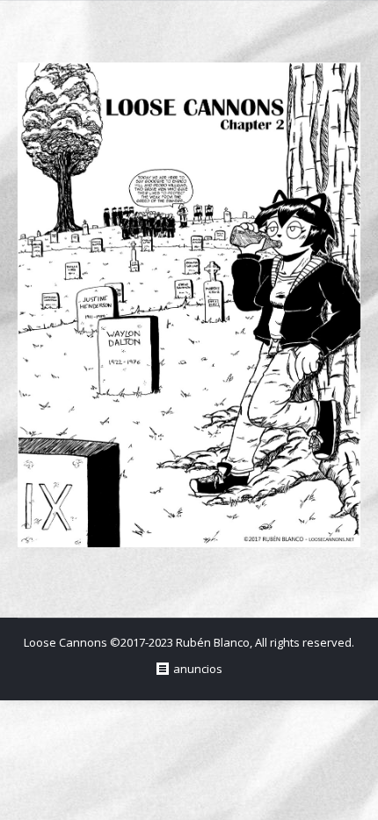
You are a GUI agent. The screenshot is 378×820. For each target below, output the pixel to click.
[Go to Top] (350, 791)
